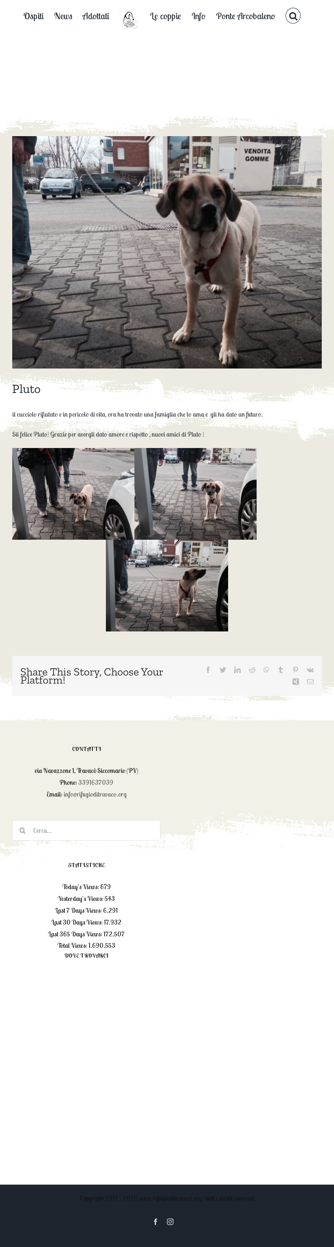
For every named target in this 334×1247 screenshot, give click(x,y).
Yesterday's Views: (81, 898)
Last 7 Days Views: (79, 910)
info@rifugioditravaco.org (95, 794)
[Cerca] (293, 15)
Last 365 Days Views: (75, 934)
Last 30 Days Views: (77, 922)
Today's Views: (81, 887)
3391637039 (95, 782)
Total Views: (72, 945)
